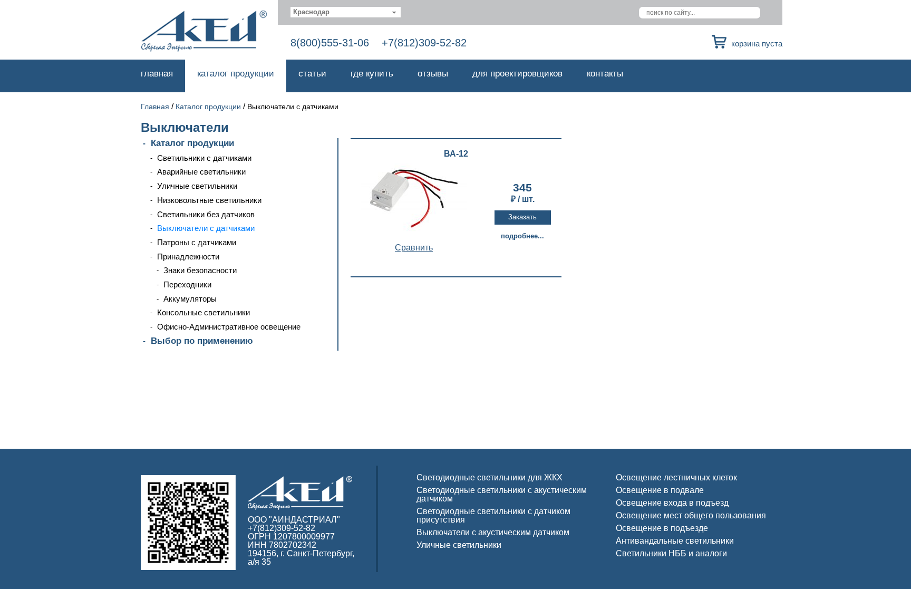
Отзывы (433, 74)
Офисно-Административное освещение (229, 326)
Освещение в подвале (660, 490)
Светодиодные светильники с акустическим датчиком (501, 494)
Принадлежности (188, 256)
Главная (157, 74)
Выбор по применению (202, 341)
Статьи (312, 74)
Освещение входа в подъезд (672, 502)
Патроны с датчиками (196, 242)
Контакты (605, 74)
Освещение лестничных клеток (676, 477)
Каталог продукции (235, 74)
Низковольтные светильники (209, 200)
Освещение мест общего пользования (691, 515)
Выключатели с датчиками (206, 228)
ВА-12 (456, 154)
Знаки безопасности (200, 270)
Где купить (372, 74)
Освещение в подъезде (662, 528)
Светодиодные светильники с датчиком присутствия (493, 515)
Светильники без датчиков (206, 214)
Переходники (187, 284)
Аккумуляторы (190, 298)
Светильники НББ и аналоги (671, 553)
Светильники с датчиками (204, 157)
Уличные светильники (197, 185)
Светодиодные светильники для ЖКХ (489, 477)
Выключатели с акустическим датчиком (492, 532)
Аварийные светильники (201, 171)
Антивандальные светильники (675, 540)
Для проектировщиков (517, 74)
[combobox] (345, 12)
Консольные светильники (203, 312)
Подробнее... (522, 236)
